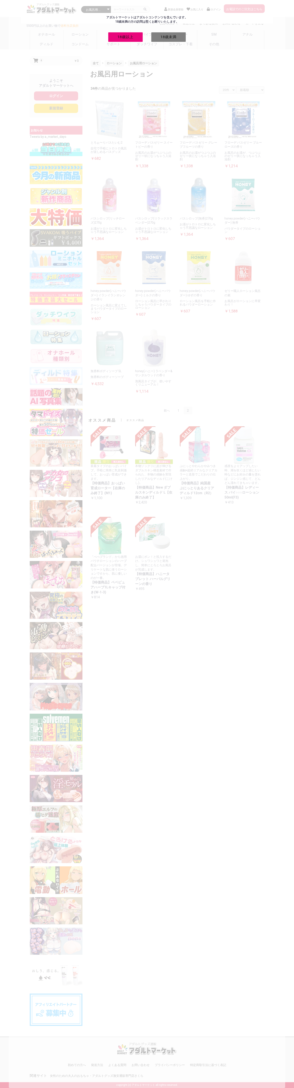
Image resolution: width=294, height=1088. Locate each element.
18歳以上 (125, 37)
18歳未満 (168, 37)
